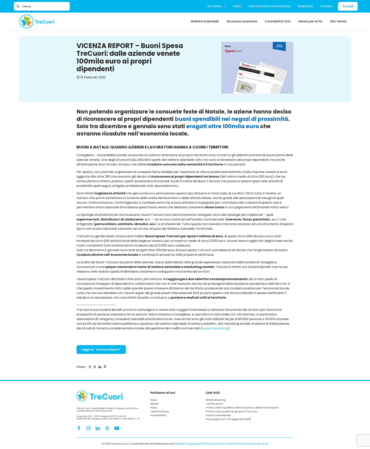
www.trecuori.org (215, 328)
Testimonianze (159, 411)
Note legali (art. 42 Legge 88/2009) (228, 419)
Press (153, 407)
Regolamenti (195, 444)
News (153, 400)
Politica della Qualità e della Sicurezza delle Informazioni (242, 407)
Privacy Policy (212, 444)
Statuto (180, 444)
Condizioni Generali (255, 444)
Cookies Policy (232, 444)
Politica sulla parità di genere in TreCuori (231, 411)
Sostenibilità (158, 415)
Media (154, 404)
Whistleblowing (215, 400)
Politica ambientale (218, 415)
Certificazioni (214, 404)
